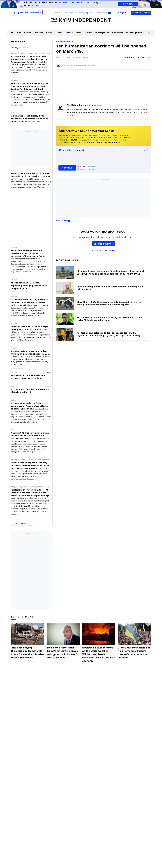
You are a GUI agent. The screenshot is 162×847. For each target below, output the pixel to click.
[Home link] (81, 20)
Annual (80, 150)
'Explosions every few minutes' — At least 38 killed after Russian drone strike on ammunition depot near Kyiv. (31, 493)
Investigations (102, 33)
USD (144, 150)
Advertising (79, 13)
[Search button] (149, 33)
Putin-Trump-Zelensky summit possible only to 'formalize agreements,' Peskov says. (26, 253)
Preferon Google (135, 57)
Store (91, 13)
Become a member (104, 244)
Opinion (69, 33)
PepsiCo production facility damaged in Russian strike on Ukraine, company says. (30, 176)
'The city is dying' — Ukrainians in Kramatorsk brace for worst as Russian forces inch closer (27, 652)
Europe (59, 33)
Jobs (71, 13)
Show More (21, 523)
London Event (101, 13)
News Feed (19, 41)
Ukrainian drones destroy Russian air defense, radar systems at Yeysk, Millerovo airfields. (30, 302)
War (19, 33)
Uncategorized (64, 41)
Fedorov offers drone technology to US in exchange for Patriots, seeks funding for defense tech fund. (30, 86)
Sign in (112, 250)
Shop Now (128, 4)
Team (64, 13)
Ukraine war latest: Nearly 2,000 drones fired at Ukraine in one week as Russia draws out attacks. (29, 119)
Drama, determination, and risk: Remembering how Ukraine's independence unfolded (134, 652)
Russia (49, 33)
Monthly (67, 150)
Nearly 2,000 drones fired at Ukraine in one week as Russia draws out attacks (30, 436)
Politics (27, 33)
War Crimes (117, 33)
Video (78, 33)
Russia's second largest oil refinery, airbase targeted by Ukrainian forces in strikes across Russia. (30, 465)
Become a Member (141, 13)
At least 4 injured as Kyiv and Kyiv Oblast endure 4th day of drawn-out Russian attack (30, 59)
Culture (88, 33)
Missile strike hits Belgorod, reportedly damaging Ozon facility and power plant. (29, 286)
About (57, 13)
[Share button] (148, 57)
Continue (67, 168)
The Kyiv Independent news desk (80, 66)
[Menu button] (12, 32)
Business (39, 33)
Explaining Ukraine (135, 33)
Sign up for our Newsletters (27, 13)
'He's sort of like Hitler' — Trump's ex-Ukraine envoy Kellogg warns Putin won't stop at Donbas (62, 652)
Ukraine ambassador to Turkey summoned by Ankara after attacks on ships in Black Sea (29, 406)
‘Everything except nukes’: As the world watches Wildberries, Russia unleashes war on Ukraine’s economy (98, 654)
